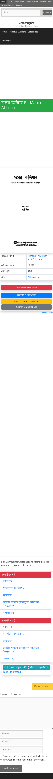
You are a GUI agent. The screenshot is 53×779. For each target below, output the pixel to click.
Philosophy (33, 277)
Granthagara (26, 23)
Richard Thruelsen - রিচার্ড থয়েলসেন (38, 258)
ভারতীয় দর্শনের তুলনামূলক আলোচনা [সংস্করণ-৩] (21, 604)
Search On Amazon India (26, 301)
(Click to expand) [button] (12, 672)
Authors (22, 32)
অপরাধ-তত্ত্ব (8, 613)
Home (3, 2)
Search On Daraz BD (26, 307)
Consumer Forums (7, 5)
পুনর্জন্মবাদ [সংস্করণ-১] (14, 588)
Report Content (42, 686)
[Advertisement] (26, 72)
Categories (33, 32)
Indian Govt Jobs (45, 2)
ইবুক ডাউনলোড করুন (26, 287)
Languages (6, 40)
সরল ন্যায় (7, 581)
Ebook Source (47, 312)
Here (28, 565)
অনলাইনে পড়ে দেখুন (26, 295)
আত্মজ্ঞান (7, 595)
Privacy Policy (19, 2)
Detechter (19, 5)
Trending (12, 32)
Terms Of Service (32, 2)
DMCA (10, 2)
